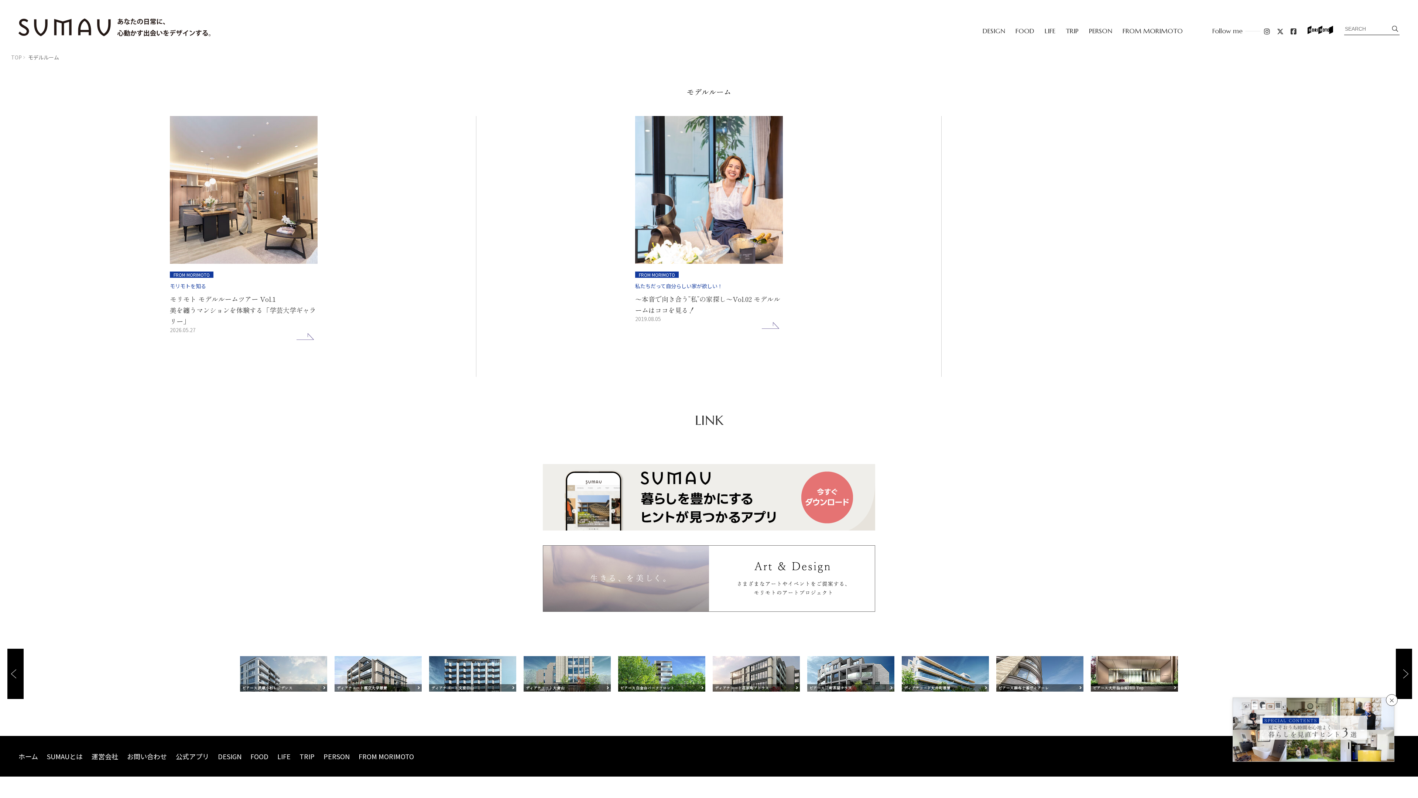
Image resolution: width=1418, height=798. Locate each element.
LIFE (1050, 31)
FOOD (1024, 31)
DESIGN (994, 31)
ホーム (28, 756)
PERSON (1100, 31)
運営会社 (105, 756)
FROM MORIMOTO (1153, 31)
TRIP (1072, 31)
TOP (16, 57)
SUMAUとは (65, 756)
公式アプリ (192, 756)
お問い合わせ (147, 756)
